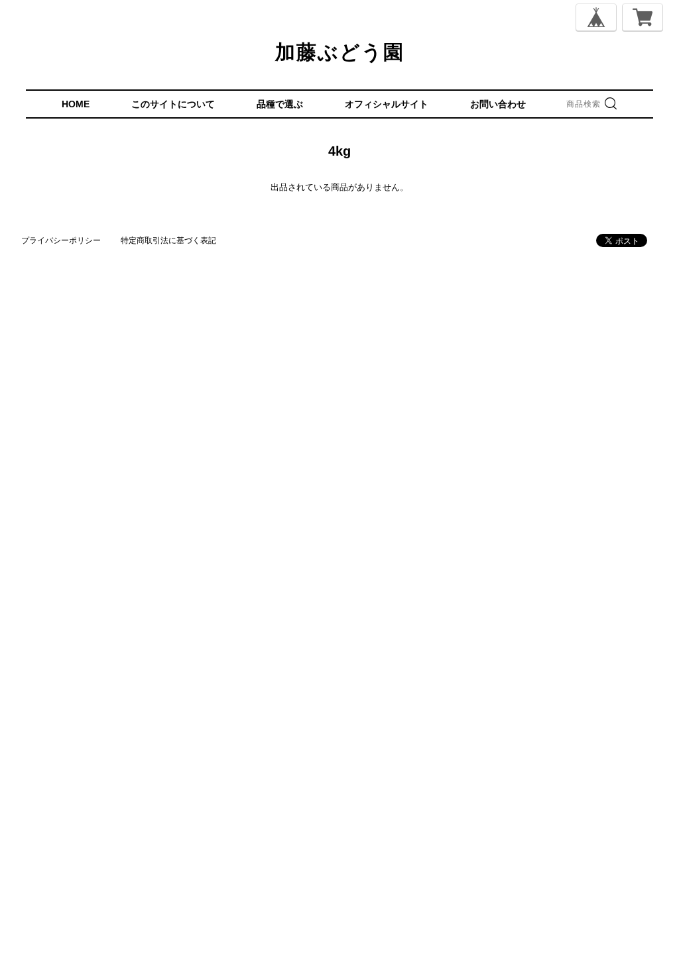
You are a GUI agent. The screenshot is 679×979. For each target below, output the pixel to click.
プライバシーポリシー (61, 240)
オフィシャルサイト (386, 104)
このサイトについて (173, 104)
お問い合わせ (498, 104)
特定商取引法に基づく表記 (168, 240)
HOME (76, 104)
